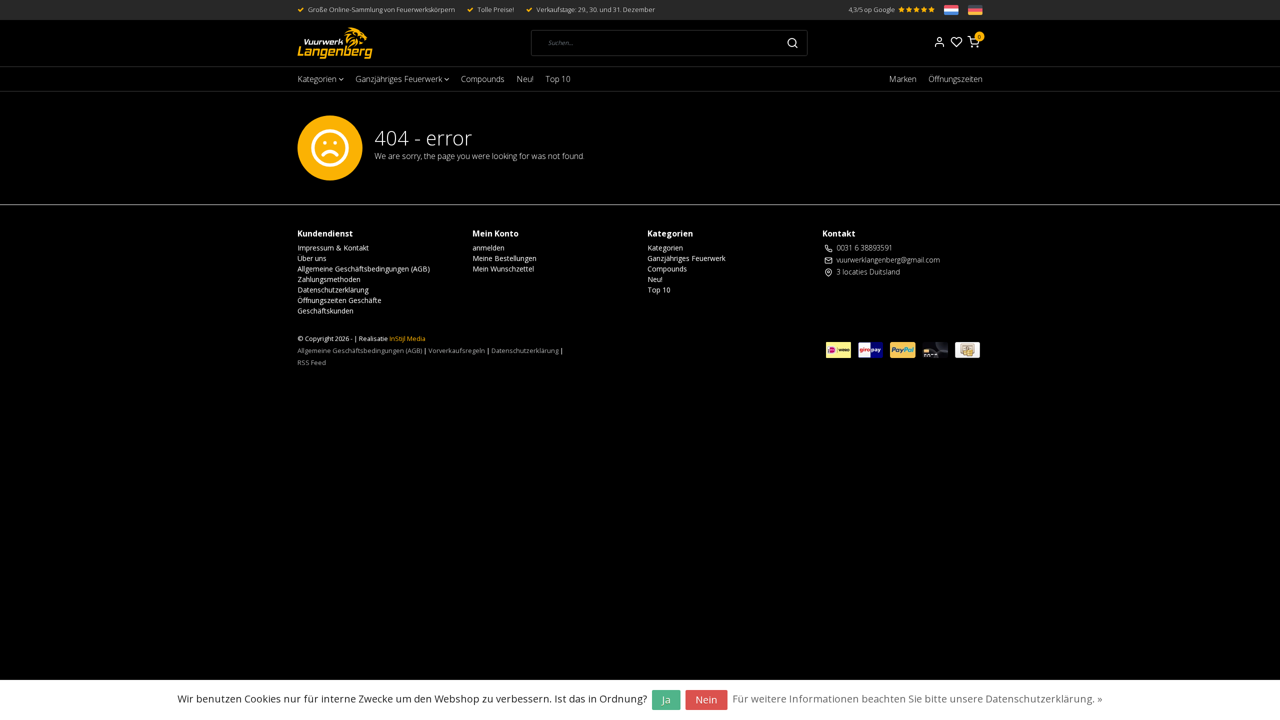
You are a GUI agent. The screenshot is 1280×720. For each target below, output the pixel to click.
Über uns (312, 258)
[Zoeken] (792, 43)
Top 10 (558, 79)
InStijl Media (407, 338)
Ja (666, 699)
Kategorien (318, 79)
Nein (707, 699)
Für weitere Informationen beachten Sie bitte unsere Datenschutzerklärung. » (917, 699)
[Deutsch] (970, 10)
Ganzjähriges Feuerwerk (400, 79)
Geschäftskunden (326, 311)
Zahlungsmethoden (329, 279)
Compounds (482, 79)
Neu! (525, 79)
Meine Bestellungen (504, 258)
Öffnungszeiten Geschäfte (340, 300)
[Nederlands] (946, 10)
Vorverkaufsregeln (456, 350)
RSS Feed (312, 362)
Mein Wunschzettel (503, 269)
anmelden (488, 247)
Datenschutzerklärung (333, 289)
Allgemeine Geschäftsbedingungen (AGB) (364, 269)
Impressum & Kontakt (333, 247)
